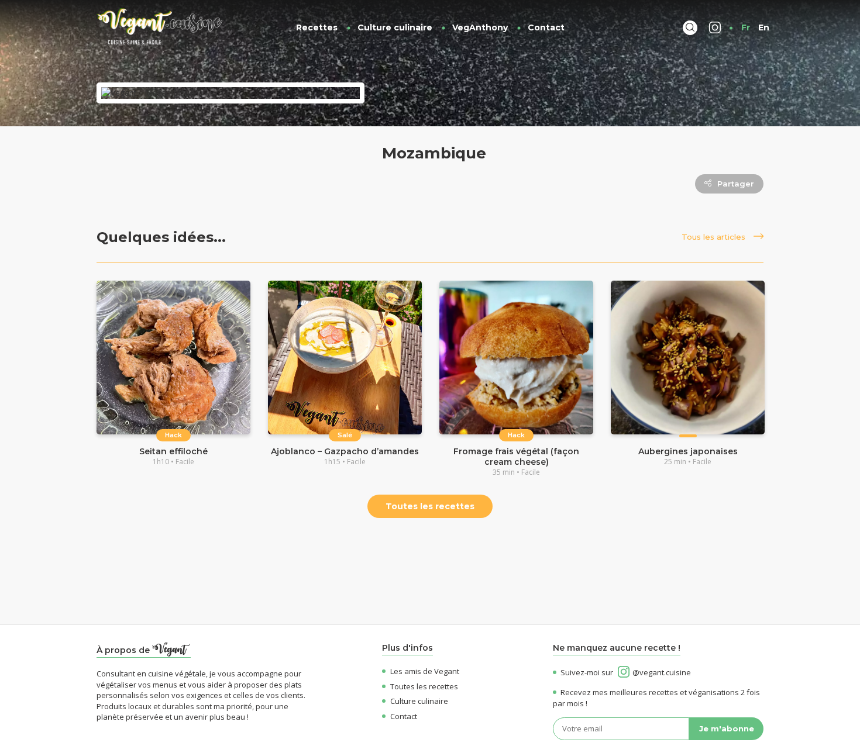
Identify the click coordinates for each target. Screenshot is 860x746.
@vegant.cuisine (661, 672)
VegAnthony (480, 27)
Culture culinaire (394, 27)
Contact (546, 27)
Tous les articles (715, 236)
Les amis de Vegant (424, 671)
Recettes (317, 27)
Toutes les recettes (430, 506)
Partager (735, 183)
